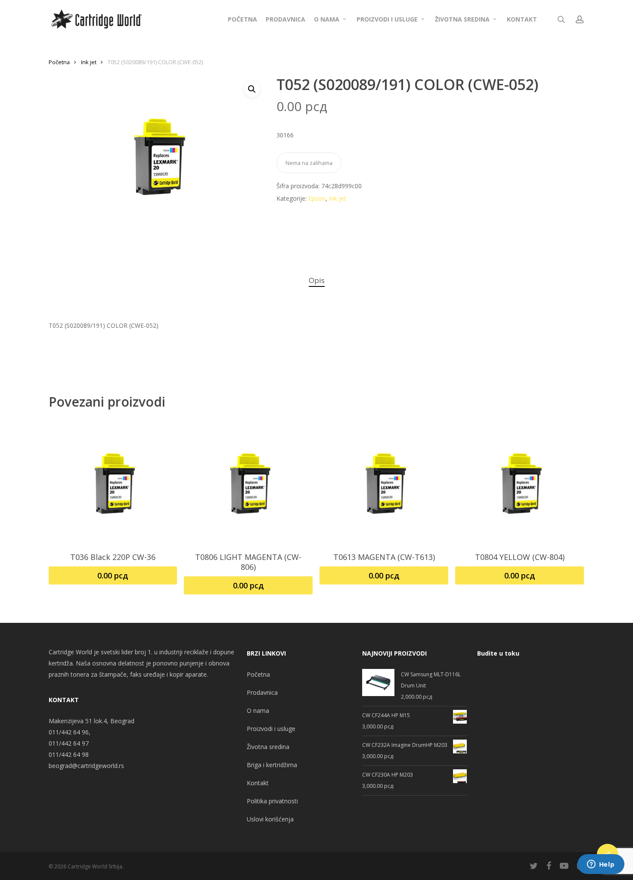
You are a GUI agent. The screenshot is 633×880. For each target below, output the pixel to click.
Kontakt (258, 783)
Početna (59, 62)
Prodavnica (262, 692)
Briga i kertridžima (272, 765)
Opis (317, 280)
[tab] (316, 281)
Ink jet (88, 62)
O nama (258, 710)
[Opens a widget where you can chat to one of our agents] (600, 865)
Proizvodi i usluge (271, 729)
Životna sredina (268, 747)
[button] (252, 89)
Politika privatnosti (272, 801)
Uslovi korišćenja (270, 819)
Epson (317, 198)
